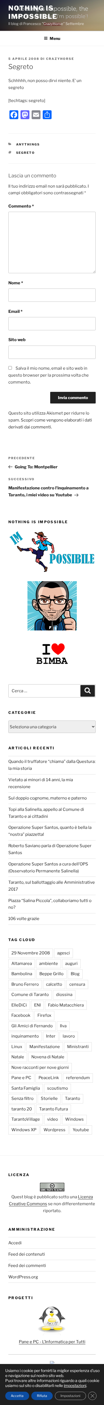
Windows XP (23, 1129)
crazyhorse (60, 59)
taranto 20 (21, 1109)
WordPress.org (23, 1276)
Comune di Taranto (30, 994)
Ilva (63, 1025)
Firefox (44, 1015)
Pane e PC (21, 1077)
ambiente (48, 963)
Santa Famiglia (25, 1088)
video (52, 1119)
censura (77, 984)
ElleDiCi (19, 1005)
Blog (75, 973)
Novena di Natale (47, 1056)
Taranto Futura (53, 1109)
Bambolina (21, 973)
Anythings (28, 144)
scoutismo (57, 1088)
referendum (78, 1077)
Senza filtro (22, 1098)
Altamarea (21, 963)
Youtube (81, 1129)
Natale (17, 1056)
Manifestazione (44, 1046)
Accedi (15, 1242)
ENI (37, 1005)
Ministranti (78, 1046)
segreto (25, 153)
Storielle (49, 1098)
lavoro (69, 1036)
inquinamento (25, 1036)
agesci (63, 953)
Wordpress (54, 1129)
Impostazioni (70, 1396)
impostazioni (75, 1385)
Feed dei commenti (27, 1265)
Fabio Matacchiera (66, 1005)
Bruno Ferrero (25, 984)
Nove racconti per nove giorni (40, 1067)
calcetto (54, 984)
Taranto (72, 1098)
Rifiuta (42, 1396)
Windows (74, 1119)
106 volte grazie (23, 918)
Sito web (17, 339)
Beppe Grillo (51, 973)
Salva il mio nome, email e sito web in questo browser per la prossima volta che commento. (48, 375)
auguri (71, 963)
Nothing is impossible (32, 12)
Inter (50, 1036)
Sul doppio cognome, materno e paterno (47, 798)
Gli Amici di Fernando (32, 1025)
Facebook (20, 1015)
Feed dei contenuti (26, 1254)
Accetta (17, 1396)
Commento (21, 206)
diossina (64, 994)
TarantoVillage (25, 1119)
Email (15, 311)
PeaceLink (49, 1077)
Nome (15, 282)
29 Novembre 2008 (30, 953)
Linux (16, 1046)
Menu (55, 38)
